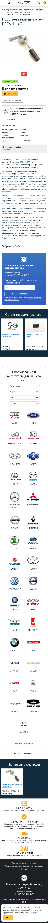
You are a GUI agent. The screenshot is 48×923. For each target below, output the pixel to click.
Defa (32, 753)
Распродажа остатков (13, 866)
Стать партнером (36, 866)
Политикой (34, 912)
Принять (8, 917)
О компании (16, 863)
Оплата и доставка (29, 863)
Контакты (24, 869)
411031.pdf (6, 150)
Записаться (10, 119)
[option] (13, 74)
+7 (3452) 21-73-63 (16, 275)
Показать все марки (24, 743)
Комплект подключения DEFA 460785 (11, 335)
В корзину (12, 93)
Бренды (26, 866)
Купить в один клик (12, 100)
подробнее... (31, 114)
